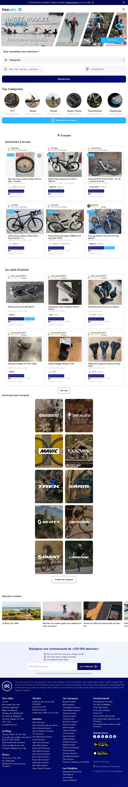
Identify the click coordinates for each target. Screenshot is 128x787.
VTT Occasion (37, 734)
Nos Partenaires (8, 761)
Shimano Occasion (70, 753)
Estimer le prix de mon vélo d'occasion (43, 703)
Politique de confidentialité (12, 713)
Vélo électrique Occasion (42, 737)
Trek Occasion (68, 759)
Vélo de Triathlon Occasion (43, 731)
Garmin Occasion (69, 725)
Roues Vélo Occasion (40, 757)
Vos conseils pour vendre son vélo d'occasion (106, 725)
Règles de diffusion (9, 710)
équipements (72, 2)
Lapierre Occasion (70, 730)
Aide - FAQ (6, 722)
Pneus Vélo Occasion (40, 760)
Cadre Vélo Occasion (40, 762)
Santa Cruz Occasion (71, 747)
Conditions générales (10, 707)
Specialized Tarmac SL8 (72, 772)
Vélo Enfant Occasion (40, 751)
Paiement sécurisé (39, 710)
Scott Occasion (69, 750)
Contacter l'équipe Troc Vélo (13, 719)
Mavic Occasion (69, 736)
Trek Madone (68, 774)
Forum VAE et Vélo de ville (104, 716)
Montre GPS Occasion (41, 748)
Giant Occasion (69, 727)
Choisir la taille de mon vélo (13, 745)
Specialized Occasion (71, 756)
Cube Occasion (68, 719)
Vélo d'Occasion (38, 722)
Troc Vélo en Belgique (101, 704)
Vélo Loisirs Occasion (40, 742)
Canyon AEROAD (70, 780)
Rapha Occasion (69, 745)
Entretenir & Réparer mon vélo (14, 748)
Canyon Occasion (69, 713)
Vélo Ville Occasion (40, 745)
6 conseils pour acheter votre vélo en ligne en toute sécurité (16, 738)
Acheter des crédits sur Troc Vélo (45, 713)
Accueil (5, 702)
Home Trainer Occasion (41, 768)
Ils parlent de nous (9, 725)
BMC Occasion (68, 704)
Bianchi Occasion (69, 702)
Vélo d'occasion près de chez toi (45, 725)
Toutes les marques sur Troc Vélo (76, 762)
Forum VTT (97, 713)
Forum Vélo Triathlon (101, 710)
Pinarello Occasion (70, 742)
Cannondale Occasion (71, 710)
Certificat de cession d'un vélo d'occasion (14, 765)
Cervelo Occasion (69, 716)
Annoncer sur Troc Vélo (11, 758)
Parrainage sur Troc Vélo (103, 702)
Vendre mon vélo (39, 707)
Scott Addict (68, 777)
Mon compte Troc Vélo (11, 704)
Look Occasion (68, 733)
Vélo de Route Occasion (41, 728)
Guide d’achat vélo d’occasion (13, 742)
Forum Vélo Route (100, 707)
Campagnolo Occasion (71, 707)
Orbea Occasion (69, 739)
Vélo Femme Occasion (41, 754)
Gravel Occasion (38, 739)
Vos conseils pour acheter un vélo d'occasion (106, 720)
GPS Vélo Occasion (40, 765)
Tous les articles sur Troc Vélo (14, 734)
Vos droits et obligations (12, 716)
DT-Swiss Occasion (70, 722)
